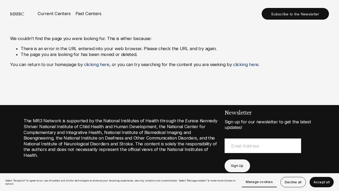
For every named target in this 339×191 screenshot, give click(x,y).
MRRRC (17, 13)
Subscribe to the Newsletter (295, 13)
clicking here (96, 64)
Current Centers (54, 13)
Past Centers (88, 13)
